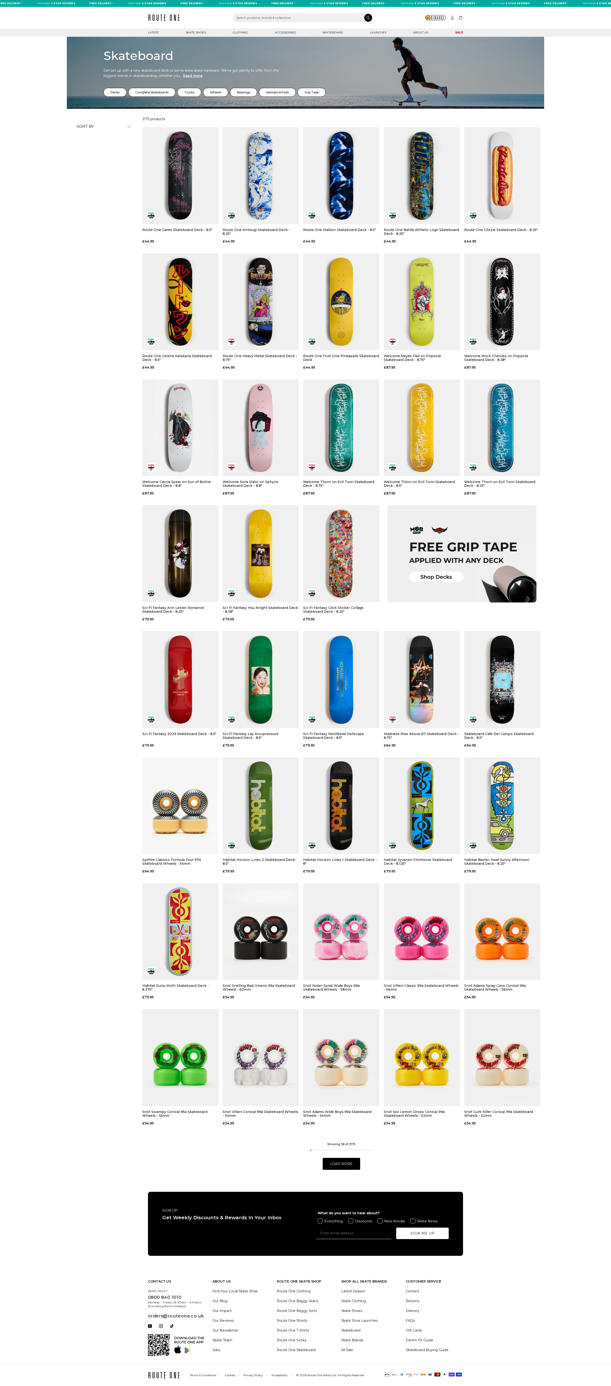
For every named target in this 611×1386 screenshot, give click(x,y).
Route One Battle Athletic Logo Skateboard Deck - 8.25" (421, 232)
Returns (412, 1301)
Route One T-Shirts (293, 1330)
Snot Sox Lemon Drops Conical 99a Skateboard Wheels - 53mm (414, 1113)
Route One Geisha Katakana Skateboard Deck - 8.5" (177, 358)
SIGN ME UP (423, 1233)
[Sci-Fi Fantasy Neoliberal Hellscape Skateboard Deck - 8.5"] (341, 679)
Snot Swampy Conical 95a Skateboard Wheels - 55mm (174, 1113)
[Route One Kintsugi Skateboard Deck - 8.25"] (261, 175)
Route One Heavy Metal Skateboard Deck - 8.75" (260, 358)
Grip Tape (312, 92)
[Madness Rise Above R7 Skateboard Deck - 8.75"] (422, 679)
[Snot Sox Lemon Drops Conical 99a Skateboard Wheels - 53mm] (422, 1057)
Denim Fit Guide (419, 1340)
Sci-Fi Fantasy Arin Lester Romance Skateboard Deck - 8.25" (173, 609)
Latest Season (353, 1291)
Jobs (216, 1350)
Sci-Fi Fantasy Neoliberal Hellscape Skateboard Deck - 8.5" (333, 736)
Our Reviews (223, 1320)
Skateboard (332, 32)
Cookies (230, 1375)
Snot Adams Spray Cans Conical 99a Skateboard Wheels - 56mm (495, 987)
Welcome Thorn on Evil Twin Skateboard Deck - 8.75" (338, 484)
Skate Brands (352, 1340)
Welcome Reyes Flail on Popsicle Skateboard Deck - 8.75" (412, 358)
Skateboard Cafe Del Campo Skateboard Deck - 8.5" (498, 736)
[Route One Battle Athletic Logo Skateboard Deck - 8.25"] (422, 175)
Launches (378, 32)
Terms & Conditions (203, 1375)
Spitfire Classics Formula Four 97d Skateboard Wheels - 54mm (171, 861)
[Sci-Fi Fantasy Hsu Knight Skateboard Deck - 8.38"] (261, 553)
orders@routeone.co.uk (176, 1316)
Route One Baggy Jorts (297, 1311)
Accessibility (279, 1375)
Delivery (412, 1311)
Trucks (189, 92)
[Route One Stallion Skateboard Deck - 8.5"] (341, 175)
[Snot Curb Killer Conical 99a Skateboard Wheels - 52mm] (502, 1057)
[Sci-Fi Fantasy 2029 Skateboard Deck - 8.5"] (180, 679)
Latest (153, 32)
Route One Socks (291, 1340)
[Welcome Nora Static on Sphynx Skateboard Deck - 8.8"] (261, 427)
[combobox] (303, 17)
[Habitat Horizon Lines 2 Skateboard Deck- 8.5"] (261, 805)
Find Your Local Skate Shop (235, 1291)
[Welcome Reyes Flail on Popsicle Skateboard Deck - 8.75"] (422, 301)
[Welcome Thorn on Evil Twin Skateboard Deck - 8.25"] (502, 427)
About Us (420, 32)
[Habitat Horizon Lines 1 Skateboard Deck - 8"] (341, 805)
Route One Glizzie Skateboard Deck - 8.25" (501, 230)
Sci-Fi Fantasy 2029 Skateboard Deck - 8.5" (179, 734)
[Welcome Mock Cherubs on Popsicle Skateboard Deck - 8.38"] (502, 301)
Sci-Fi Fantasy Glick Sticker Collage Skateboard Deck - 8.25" (333, 609)
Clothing (240, 32)
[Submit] (368, 18)
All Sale (347, 1350)
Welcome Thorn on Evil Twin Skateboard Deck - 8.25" (499, 484)
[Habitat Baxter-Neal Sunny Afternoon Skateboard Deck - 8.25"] (502, 805)
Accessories (285, 32)
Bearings (243, 92)
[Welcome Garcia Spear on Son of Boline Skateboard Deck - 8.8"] (180, 427)
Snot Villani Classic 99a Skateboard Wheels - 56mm (421, 987)
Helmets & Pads (277, 92)
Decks (115, 92)
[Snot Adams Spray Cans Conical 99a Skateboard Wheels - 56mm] (502, 931)
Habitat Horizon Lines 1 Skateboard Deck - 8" (340, 861)
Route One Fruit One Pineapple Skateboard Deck (341, 358)
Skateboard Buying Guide (427, 1350)
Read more (192, 76)
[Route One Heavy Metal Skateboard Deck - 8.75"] (261, 301)
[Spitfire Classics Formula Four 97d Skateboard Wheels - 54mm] (180, 805)
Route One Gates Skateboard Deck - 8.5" (177, 230)
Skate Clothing (353, 1301)
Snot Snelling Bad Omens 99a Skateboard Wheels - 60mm (259, 987)
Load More (341, 1164)
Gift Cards (414, 1330)
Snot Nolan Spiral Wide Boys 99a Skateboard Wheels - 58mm (331, 987)
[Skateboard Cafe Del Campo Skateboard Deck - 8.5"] (502, 679)
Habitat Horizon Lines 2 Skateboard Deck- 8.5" (259, 861)
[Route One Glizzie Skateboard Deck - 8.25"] (502, 175)
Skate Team (222, 1340)
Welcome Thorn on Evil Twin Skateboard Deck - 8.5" (419, 484)
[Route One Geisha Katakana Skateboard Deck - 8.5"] (180, 301)
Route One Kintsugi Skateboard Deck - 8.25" (256, 232)
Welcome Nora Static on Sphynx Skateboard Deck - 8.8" (250, 484)
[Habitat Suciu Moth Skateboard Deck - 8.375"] (180, 931)
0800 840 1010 (164, 1297)
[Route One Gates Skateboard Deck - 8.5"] (180, 175)
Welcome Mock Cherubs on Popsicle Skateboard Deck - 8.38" (496, 358)
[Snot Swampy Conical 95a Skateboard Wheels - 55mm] (180, 1057)
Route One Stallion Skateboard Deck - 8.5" (339, 230)
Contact (412, 1291)
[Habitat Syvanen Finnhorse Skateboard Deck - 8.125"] (422, 805)
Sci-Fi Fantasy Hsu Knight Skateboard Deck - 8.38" (260, 609)
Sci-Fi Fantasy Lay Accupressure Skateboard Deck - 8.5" (251, 736)
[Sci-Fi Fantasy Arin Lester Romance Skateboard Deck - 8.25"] (180, 553)
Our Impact (222, 1311)
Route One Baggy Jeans (297, 1301)
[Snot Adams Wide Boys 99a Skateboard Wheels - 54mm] (341, 1057)
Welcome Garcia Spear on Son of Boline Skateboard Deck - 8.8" (176, 484)
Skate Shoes (196, 32)
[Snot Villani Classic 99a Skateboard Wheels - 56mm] (422, 931)
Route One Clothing (294, 1291)
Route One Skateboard (296, 1350)
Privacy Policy (253, 1375)
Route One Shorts (292, 1320)
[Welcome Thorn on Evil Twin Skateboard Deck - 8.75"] (341, 427)
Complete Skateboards (152, 92)
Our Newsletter (225, 1330)
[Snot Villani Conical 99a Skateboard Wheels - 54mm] (261, 1057)
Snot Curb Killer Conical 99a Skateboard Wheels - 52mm (498, 1113)
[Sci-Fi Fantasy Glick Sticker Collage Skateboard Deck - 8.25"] (341, 553)
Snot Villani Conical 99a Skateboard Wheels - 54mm (260, 1113)
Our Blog (219, 1301)
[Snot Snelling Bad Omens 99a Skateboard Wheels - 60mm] (261, 931)
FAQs (410, 1320)
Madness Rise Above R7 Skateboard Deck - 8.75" (421, 736)
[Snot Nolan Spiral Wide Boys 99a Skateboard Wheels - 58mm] (341, 931)
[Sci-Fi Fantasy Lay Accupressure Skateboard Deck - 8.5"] (261, 679)
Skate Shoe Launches (359, 1320)
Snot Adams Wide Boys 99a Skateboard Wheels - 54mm (337, 1113)
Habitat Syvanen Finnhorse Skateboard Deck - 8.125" (418, 861)
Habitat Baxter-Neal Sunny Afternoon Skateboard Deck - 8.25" (496, 861)
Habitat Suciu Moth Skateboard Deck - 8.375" (175, 987)
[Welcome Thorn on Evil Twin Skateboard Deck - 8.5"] (422, 427)
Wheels (215, 92)
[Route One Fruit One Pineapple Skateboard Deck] (341, 301)
